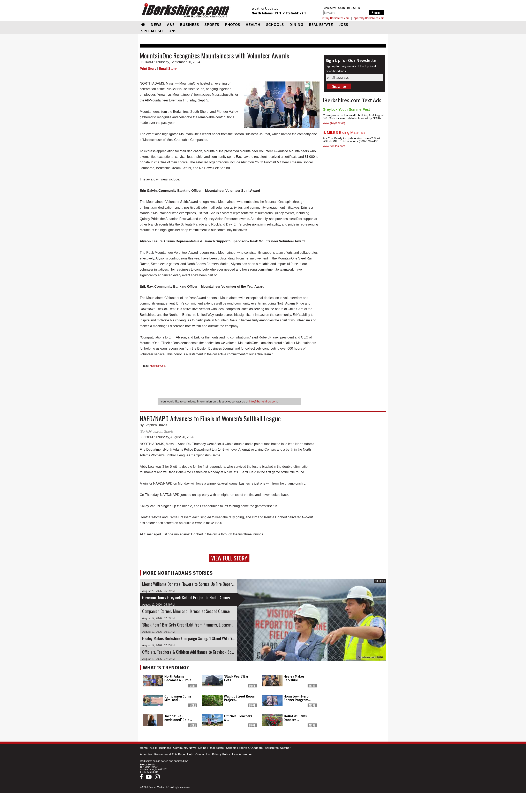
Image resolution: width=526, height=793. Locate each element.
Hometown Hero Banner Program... (297, 698)
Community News (184, 747)
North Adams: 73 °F (267, 13)
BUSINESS (189, 24)
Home (144, 747)
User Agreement (242, 754)
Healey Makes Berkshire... (294, 678)
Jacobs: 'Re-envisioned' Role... (178, 718)
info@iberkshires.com (263, 401)
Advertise (146, 754)
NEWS (156, 24)
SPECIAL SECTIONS (158, 30)
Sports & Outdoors (251, 747)
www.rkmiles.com (334, 146)
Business (165, 747)
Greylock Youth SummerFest (346, 109)
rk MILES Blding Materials (344, 132)
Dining (202, 747)
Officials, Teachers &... (238, 718)
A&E (170, 24)
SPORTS (211, 24)
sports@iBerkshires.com (369, 18)
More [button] (193, 685)
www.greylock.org (334, 122)
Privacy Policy (221, 754)
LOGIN (341, 8)
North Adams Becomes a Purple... (179, 678)
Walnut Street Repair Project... (240, 698)
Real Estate (216, 747)
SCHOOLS (275, 24)
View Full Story (229, 558)
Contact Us (202, 754)
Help (190, 754)
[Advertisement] (354, 688)
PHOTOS (232, 24)
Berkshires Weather (278, 747)
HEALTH (253, 24)
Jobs (343, 24)
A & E (153, 747)
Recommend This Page (169, 754)
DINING (296, 24)
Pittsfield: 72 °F (295, 13)
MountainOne (157, 365)
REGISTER (353, 8)
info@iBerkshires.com (336, 18)
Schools (231, 747)
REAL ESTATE (321, 24)
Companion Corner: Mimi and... (179, 698)
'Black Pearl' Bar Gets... (236, 678)
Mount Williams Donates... (295, 718)
